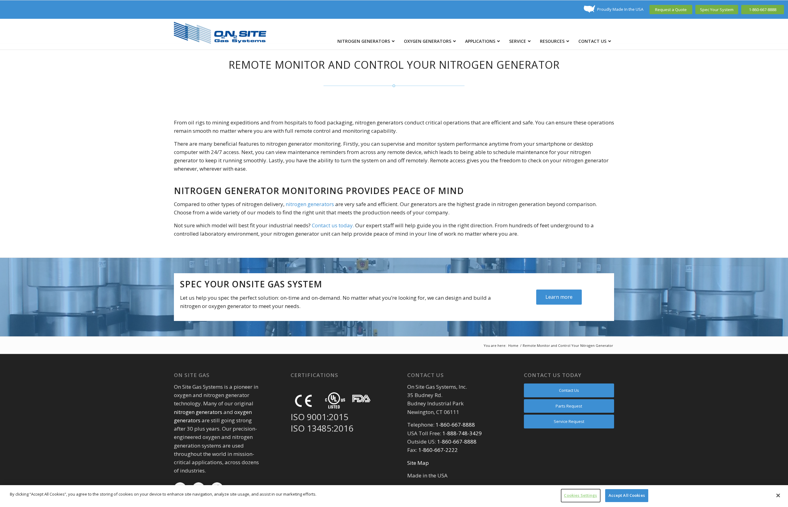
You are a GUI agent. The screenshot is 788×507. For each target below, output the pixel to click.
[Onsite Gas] (220, 34)
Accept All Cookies (627, 495)
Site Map (418, 462)
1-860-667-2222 (438, 449)
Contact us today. (333, 225)
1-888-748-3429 (462, 433)
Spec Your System (717, 9)
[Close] (778, 495)
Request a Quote (671, 9)
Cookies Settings (580, 495)
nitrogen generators (310, 204)
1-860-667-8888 (762, 9)
